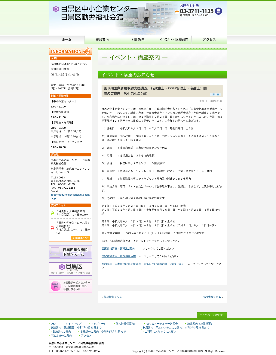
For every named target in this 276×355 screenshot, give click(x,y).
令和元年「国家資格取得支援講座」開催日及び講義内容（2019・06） (143, 263)
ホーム (66, 39)
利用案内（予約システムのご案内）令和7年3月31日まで (176, 327)
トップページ (98, 323)
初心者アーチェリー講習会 (162, 323)
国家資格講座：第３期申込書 (119, 256)
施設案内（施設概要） (102, 39)
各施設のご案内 (62, 331)
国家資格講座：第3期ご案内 (118, 248)
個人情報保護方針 (126, 323)
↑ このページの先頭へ (212, 315)
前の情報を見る (113, 296)
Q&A (53, 323)
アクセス (209, 39)
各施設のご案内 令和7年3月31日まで (103, 331)
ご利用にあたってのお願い (160, 331)
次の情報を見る (212, 296)
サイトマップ (73, 323)
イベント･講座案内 (174, 39)
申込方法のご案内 (138, 39)
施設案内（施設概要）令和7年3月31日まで (76, 327)
